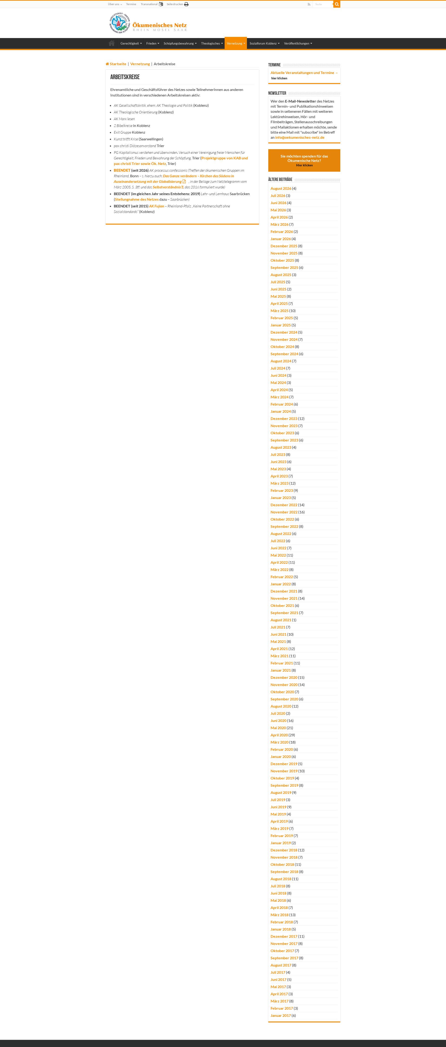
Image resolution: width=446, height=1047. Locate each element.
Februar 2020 (282, 749)
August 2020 (281, 706)
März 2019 (280, 828)
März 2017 (280, 1001)
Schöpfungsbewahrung (179, 43)
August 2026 (281, 188)
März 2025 (280, 310)
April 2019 (279, 821)
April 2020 (279, 735)
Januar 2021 (281, 670)
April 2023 (279, 476)
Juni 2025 (278, 289)
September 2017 (284, 958)
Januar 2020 (281, 756)
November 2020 (284, 684)
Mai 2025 (278, 296)
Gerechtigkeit (130, 43)
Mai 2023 (278, 469)
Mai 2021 (278, 641)
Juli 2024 (278, 368)
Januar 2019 (281, 843)
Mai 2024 (278, 382)
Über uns (113, 4)
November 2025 (284, 253)
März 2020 (280, 742)
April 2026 (279, 217)
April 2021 (279, 648)
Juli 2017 (278, 972)
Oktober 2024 (282, 346)
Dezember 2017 (284, 936)
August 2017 (281, 965)
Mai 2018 (278, 900)
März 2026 (280, 224)
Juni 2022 (278, 548)
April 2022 (279, 562)
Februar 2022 (282, 576)
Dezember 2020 (284, 677)
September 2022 (284, 526)
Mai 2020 (278, 727)
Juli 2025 (278, 282)
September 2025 (284, 267)
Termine (131, 4)
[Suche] (336, 4)
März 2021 (280, 656)
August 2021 (281, 620)
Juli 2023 (278, 454)
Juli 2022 (278, 540)
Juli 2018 (278, 886)
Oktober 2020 (282, 691)
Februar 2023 (282, 490)
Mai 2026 (278, 210)
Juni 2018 (278, 893)
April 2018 (279, 907)
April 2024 (279, 389)
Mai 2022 (278, 555)
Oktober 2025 (282, 260)
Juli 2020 (278, 713)
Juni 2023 (278, 461)
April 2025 (279, 303)
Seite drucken (175, 4)
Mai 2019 (278, 814)
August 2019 (281, 792)
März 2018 (280, 914)
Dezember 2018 (284, 850)
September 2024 (284, 353)
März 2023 (280, 483)
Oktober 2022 (282, 519)
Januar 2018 (281, 929)
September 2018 (284, 871)
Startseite (117, 63)
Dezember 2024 (284, 332)
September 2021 (284, 612)
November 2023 (284, 425)
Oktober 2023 (282, 433)
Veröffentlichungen (296, 43)
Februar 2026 (282, 231)
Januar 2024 (281, 411)
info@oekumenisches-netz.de (300, 137)
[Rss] (309, 4)
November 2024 (284, 339)
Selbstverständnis (167, 187)
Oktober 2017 (282, 950)
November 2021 (284, 598)
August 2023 (281, 447)
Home (112, 43)
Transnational (149, 4)
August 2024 (281, 361)
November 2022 (284, 512)
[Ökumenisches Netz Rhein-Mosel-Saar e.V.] (148, 22)
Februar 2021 (282, 663)
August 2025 (281, 274)
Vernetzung (234, 43)
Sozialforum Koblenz (263, 43)
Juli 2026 (278, 195)
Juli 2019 (278, 799)
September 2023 (284, 440)
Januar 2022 (281, 584)
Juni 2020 (278, 720)
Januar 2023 (281, 497)
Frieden (151, 43)
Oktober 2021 (282, 605)
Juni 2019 (278, 807)
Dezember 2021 (284, 591)
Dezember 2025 (284, 246)
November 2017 (284, 943)
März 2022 (280, 569)
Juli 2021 (278, 627)
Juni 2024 (278, 375)
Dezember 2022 (284, 505)
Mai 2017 (278, 986)
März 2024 (280, 397)
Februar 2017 (282, 1008)
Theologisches (210, 43)
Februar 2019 (282, 835)
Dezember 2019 (284, 763)
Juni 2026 (278, 202)
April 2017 (279, 994)
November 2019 (284, 771)
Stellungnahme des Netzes (137, 199)
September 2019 (284, 785)
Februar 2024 (282, 404)
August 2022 (281, 533)
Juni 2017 (278, 979)
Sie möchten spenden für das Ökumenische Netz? (304, 160)
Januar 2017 (281, 1015)
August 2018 (281, 878)
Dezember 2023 (284, 418)
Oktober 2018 (282, 864)
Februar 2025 (282, 318)
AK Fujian (156, 206)
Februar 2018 (282, 922)
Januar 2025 (281, 325)
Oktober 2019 (282, 778)
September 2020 (284, 699)
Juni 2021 (278, 634)
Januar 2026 (281, 238)
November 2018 (284, 857)
